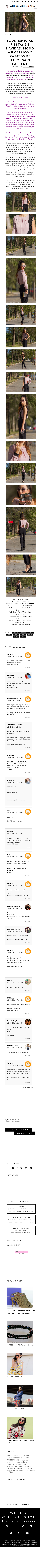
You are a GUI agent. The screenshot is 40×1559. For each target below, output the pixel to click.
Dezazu (9, 980)
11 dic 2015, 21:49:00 (15, 885)
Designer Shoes (16, 632)
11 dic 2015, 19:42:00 (15, 813)
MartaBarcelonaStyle (14, 698)
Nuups (16, 634)
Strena (23, 636)
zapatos (10, 1473)
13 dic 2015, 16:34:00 (15, 1065)
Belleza (9, 1455)
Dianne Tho (10, 675)
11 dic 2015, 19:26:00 (15, 782)
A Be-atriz (10, 755)
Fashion (9, 1458)
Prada (26, 1466)
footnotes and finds (13, 929)
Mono (30, 632)
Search (17, 2)
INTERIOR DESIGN (13, 1460)
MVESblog (10, 998)
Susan (9, 810)
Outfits (21, 1466)
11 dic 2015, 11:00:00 (14, 700)
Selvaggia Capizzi (12, 1046)
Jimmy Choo (11, 1462)
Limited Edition (12, 1464)
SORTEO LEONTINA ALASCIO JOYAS (20, 1345)
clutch (15, 1471)
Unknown (10, 654)
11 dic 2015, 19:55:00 (15, 834)
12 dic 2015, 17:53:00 (15, 1000)
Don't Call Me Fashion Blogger (16, 869)
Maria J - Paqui (12, 1021)
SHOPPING (11, 1468)
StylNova (10, 831)
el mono (28, 93)
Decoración (25, 1455)
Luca (8, 854)
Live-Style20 (11, 780)
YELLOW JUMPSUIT (14, 1377)
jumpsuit (30, 79)
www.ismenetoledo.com (14, 966)
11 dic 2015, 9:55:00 (14, 677)
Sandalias (19, 1468)
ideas (13, 75)
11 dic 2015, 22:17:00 (15, 908)
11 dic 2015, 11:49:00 (14, 727)
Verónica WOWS (28, 67)
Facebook (10, 870)
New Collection (12, 1466)
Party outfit (30, 634)
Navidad (9, 634)
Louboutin (22, 1464)
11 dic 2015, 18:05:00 (15, 757)
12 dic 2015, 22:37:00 (15, 1023)
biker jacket (27, 1468)
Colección (16, 1455)
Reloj (31, 1466)
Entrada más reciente (18, 1130)
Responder (27, 667)
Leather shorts (21, 1462)
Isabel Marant (26, 1460)
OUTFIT (23, 634)
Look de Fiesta (23, 632)
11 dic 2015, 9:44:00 (14, 656)
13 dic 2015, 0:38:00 (14, 1048)
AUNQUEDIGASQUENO (14, 725)
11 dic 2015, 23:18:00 (15, 931)
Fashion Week (18, 1458)
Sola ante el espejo (13, 906)
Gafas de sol (29, 1458)
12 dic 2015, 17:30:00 (15, 983)
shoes (32, 1471)
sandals (26, 1471)
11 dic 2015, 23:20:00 (15, 952)
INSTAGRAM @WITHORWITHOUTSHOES (20, 1505)
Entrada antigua (24, 1133)
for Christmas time (21, 75)
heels (21, 1471)
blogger (9, 1471)
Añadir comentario (28, 1087)
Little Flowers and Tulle (18, 1409)
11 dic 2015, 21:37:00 (15, 857)
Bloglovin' (10, 872)
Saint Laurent (16, 636)
